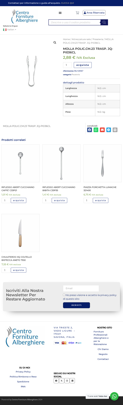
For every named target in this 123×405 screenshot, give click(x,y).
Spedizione (23, 381)
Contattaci (103, 359)
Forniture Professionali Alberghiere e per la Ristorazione (101, 338)
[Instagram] (67, 380)
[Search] (104, 22)
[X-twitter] (61, 380)
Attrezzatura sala (81, 39)
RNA (23, 386)
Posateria (98, 39)
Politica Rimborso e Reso (23, 376)
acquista (82, 65)
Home (66, 39)
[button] (55, 42)
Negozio (103, 354)
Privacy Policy (23, 371)
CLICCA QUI (67, 3)
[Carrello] (77, 12)
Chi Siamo (103, 349)
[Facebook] (56, 380)
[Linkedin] (72, 380)
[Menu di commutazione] (60, 12)
